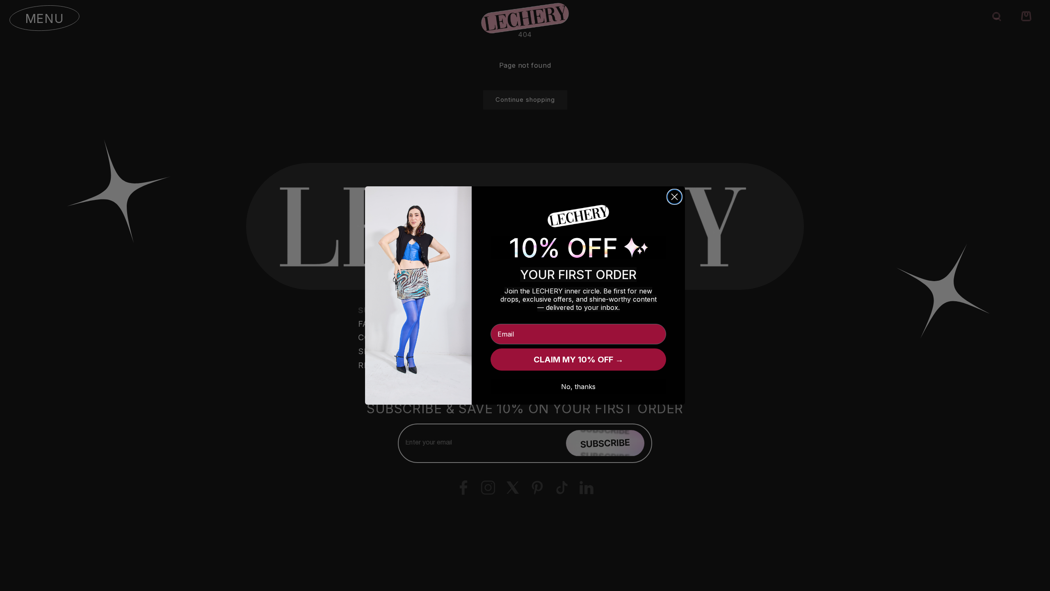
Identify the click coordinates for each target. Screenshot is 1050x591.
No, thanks (578, 387)
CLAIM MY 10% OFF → (578, 359)
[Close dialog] (674, 197)
